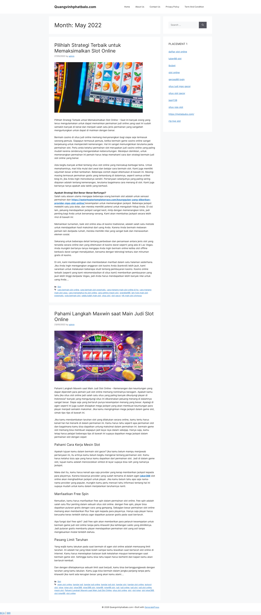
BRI (8, 613)
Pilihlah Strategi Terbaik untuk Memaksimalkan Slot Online (87, 48)
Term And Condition (194, 6)
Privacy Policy (172, 6)
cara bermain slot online (68, 290)
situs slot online (120, 590)
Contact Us (155, 6)
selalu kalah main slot (91, 295)
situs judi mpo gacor (180, 86)
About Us (139, 6)
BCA (2, 613)
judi (117, 587)
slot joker (136, 590)
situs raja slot (176, 107)
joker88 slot (109, 587)
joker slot (68, 587)
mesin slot (59, 590)
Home (127, 6)
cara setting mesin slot (108, 293)
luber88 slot (175, 58)
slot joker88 (59, 593)
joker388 (78, 587)
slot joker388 (148, 590)
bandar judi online (92, 584)
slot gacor (116, 295)
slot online (71, 593)
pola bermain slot (72, 295)
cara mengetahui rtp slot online (83, 293)
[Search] (203, 25)
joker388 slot (89, 587)
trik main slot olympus (132, 295)
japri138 (173, 100)
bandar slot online (136, 584)
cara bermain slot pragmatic (93, 290)
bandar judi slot (108, 584)
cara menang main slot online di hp (123, 290)
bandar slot (121, 584)
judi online (124, 587)
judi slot (134, 587)
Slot (59, 287)
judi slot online (145, 587)
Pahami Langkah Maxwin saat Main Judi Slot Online (88, 590)
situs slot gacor (177, 93)
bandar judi (78, 584)
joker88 (99, 587)
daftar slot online (178, 51)
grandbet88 (125, 293)
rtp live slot (175, 121)
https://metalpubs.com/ (181, 114)
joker (61, 587)
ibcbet (172, 65)
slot (129, 590)
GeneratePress (152, 607)
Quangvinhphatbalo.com (75, 7)
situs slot (106, 295)
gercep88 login (177, 79)
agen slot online (65, 584)
